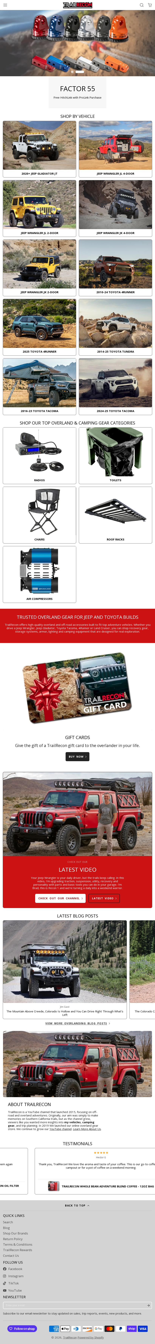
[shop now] (77, 59)
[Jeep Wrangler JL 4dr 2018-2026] (115, 149)
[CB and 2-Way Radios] (39, 456)
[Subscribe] (148, 1305)
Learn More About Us (87, 1129)
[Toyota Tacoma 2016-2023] (39, 386)
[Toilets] (115, 456)
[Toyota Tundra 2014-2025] (115, 327)
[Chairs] (39, 515)
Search (8, 1222)
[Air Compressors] (39, 574)
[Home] (77, 5)
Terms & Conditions (17, 1244)
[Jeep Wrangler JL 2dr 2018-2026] (39, 208)
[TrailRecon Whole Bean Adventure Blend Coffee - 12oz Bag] (76, 1185)
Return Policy (12, 1239)
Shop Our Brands (15, 1233)
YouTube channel (61, 1129)
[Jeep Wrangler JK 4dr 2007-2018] (115, 208)
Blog (6, 1228)
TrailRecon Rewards (17, 1250)
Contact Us (11, 1256)
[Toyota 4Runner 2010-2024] (115, 268)
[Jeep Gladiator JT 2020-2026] (39, 149)
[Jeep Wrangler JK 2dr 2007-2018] (39, 268)
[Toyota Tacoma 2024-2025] (115, 386)
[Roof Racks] (115, 515)
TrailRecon (70, 1337)
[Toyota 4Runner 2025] (39, 327)
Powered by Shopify (91, 1337)
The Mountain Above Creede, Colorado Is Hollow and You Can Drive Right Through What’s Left (65, 969)
